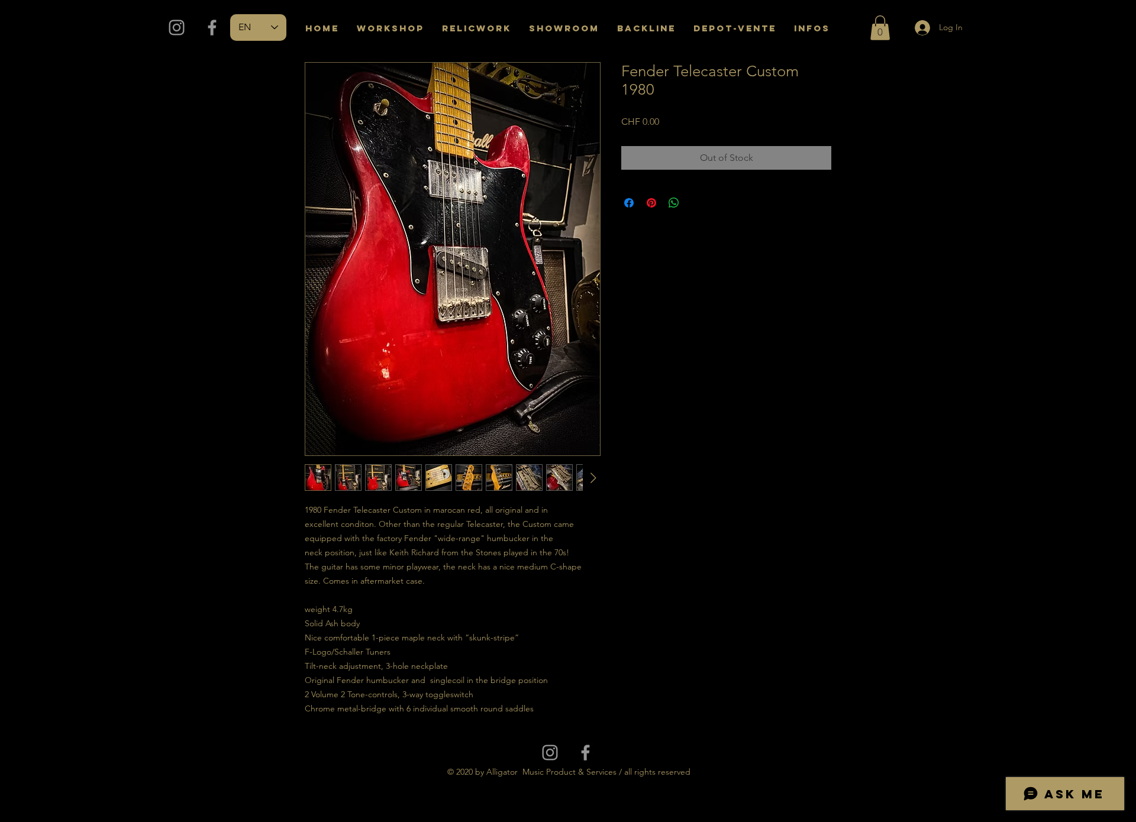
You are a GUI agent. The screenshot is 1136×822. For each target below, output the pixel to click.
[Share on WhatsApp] (674, 203)
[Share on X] (696, 203)
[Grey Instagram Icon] (176, 27)
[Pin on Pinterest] (651, 203)
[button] (880, 27)
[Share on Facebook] (629, 203)
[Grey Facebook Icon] (212, 27)
